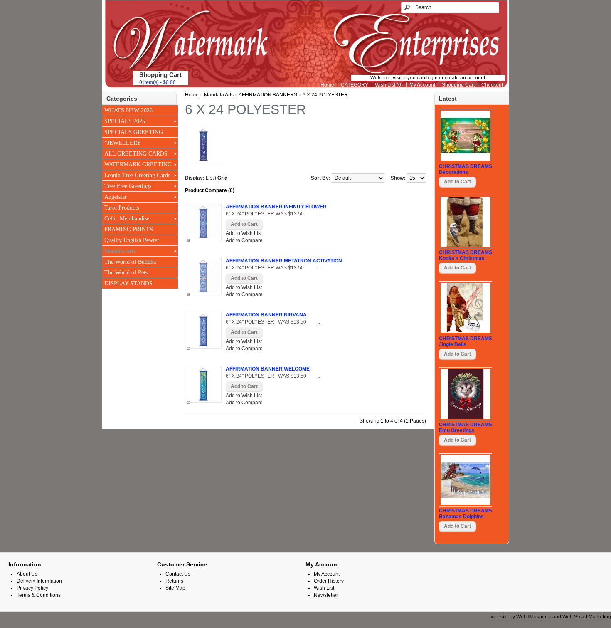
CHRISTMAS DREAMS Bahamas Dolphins (465, 513)
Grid (222, 178)
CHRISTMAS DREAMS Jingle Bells (465, 341)
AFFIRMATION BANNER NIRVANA (266, 315)
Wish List (324, 588)
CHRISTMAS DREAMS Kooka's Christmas (465, 255)
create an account (465, 78)
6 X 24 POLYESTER (325, 95)
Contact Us (177, 574)
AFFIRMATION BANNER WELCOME (268, 369)
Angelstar (115, 197)
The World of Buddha (130, 262)
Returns (174, 581)
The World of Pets (126, 272)
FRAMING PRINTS (128, 229)
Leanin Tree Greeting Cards (137, 175)
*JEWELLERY (122, 143)
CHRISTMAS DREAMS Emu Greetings (465, 427)
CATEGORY (354, 85)
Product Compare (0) (209, 190)
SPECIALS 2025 (124, 121)
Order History (329, 581)
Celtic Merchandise (126, 218)
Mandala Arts (120, 251)
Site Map (175, 588)
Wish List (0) (389, 85)
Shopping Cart (458, 85)
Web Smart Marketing (586, 617)
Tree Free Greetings (127, 186)
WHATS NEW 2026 (128, 110)
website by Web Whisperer (521, 617)
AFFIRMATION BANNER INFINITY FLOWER (276, 207)
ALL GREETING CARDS (136, 154)
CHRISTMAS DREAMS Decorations (465, 169)
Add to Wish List (244, 233)
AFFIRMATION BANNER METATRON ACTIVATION (284, 261)
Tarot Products (121, 208)
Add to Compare (244, 240)
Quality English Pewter (131, 240)
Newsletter (326, 595)
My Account (422, 85)
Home (327, 85)
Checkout (492, 85)
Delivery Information (39, 581)
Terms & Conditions (39, 595)
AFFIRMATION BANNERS (268, 95)
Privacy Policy (32, 588)
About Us (27, 574)
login (432, 78)
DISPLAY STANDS (128, 283)
